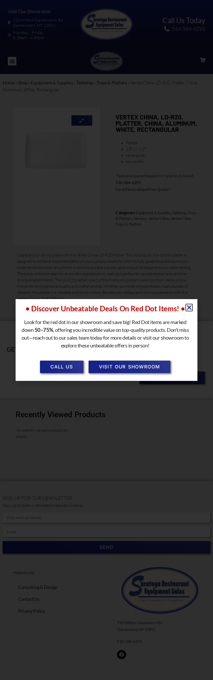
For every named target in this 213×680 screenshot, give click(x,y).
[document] (106, 340)
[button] (189, 307)
